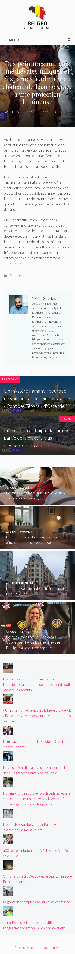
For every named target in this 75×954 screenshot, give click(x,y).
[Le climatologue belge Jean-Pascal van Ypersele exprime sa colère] (8, 816)
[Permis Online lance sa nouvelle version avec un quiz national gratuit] (37, 502)
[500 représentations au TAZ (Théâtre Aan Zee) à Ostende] (8, 841)
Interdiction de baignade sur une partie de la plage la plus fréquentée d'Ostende (37, 437)
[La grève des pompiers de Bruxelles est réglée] (8, 893)
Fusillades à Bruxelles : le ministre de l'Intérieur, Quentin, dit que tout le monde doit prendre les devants (36, 684)
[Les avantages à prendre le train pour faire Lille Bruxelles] (37, 598)
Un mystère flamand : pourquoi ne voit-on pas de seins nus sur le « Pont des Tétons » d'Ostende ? (37, 398)
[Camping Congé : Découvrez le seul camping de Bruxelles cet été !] (8, 867)
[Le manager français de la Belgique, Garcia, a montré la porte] (8, 733)
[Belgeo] (38, 17)
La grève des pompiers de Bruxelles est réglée (36, 902)
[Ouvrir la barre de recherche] (69, 40)
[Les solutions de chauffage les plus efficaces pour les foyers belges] (37, 546)
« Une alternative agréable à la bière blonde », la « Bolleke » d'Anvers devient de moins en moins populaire (37, 715)
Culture (15, 276)
